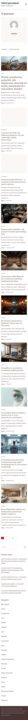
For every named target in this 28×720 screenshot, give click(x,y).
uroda (3, 682)
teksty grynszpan (10, 3)
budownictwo (5, 613)
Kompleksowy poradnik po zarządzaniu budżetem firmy (12, 369)
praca (3, 645)
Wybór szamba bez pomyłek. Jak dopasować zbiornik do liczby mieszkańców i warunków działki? (14, 83)
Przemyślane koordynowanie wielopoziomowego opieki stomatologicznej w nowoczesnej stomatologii (14, 463)
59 (13, 538)
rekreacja (4, 664)
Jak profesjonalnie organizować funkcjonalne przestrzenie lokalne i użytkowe (13, 511)
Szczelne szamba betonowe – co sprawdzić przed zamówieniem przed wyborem (13, 181)
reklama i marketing (7, 659)
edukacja (4, 627)
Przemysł (4, 129)
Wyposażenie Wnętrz (7, 691)
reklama (3, 654)
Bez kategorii (5, 604)
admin (3, 102)
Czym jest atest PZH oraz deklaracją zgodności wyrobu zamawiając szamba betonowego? (12, 136)
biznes (3, 273)
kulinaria (4, 636)
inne (2, 632)
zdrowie (3, 696)
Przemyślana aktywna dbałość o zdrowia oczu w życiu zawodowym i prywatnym (13, 415)
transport (4, 677)
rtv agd (3, 668)
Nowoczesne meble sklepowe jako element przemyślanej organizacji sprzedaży (12, 278)
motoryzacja (5, 641)
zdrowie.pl (4, 700)
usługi (3, 226)
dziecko (3, 622)
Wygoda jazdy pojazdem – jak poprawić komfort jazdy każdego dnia (13, 231)
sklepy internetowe (7, 673)
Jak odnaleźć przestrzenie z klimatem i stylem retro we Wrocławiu (11, 323)
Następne (16, 538)
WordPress (7, 715)
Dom (2, 73)
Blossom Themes (14, 713)
